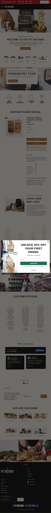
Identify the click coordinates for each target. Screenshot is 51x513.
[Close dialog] (48, 242)
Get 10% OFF (33, 263)
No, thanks (33, 270)
